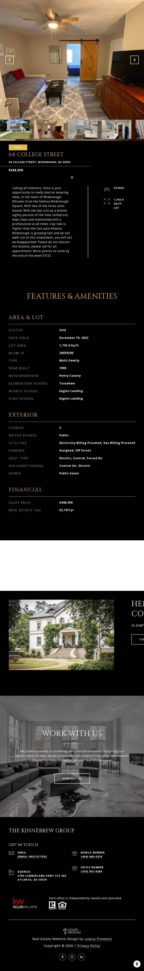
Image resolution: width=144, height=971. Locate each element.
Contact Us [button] (72, 778)
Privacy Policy (88, 946)
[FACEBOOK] (62, 956)
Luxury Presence (98, 939)
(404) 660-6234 (91, 856)
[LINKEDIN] (81, 956)
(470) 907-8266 (91, 871)
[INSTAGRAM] (72, 956)
